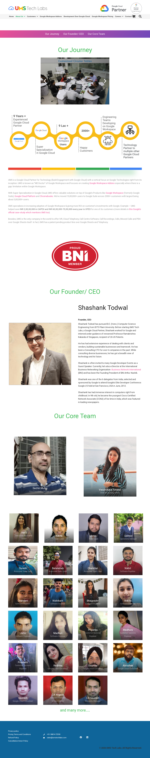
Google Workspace (114, 193)
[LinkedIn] (87, 737)
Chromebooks (46, 196)
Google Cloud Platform (25, 196)
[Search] (140, 16)
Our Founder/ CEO (73, 33)
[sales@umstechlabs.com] (45, 737)
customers (116, 196)
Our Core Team (96, 33)
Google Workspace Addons (102, 183)
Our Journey (52, 33)
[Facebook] (80, 737)
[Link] (27, 8)
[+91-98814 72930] (45, 734)
